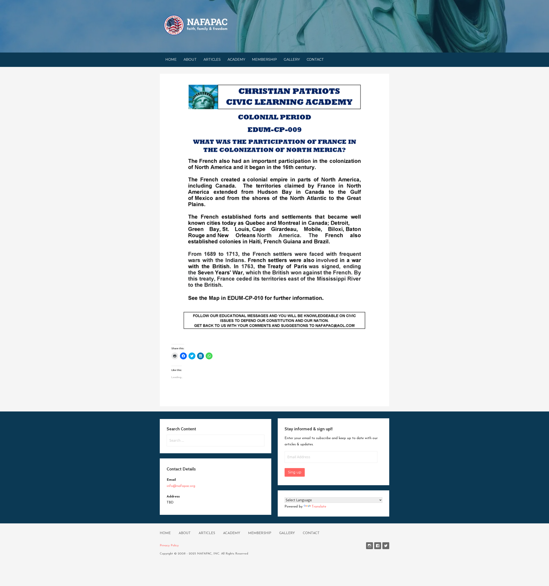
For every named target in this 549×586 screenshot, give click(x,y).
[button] (195, 25)
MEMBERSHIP (264, 59)
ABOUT (190, 59)
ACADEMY (236, 59)
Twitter (385, 545)
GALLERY (292, 59)
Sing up (294, 472)
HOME (171, 59)
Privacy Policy (169, 545)
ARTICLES (212, 59)
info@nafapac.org (181, 486)
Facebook (377, 545)
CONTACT (315, 59)
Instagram (369, 545)
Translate (319, 506)
